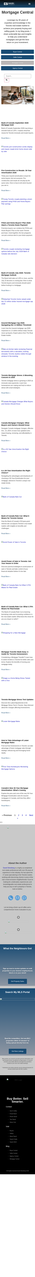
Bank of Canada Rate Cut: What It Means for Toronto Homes (15, 517)
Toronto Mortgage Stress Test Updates (17, 700)
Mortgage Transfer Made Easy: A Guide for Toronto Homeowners (14, 653)
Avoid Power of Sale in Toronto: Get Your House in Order (16, 562)
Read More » (5, 138)
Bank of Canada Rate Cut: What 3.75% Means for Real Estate (17, 608)
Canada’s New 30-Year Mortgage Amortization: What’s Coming (14, 789)
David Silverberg (9, 868)
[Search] (6, 80)
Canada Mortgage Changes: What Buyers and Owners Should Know (15, 424)
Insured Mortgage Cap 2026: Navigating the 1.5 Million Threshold (16, 324)
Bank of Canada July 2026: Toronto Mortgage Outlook (16, 274)
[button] (29, 3)
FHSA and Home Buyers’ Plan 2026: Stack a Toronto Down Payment (16, 224)
